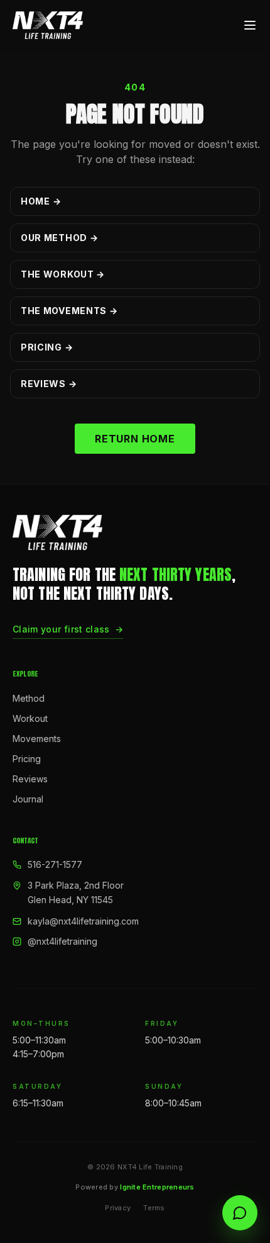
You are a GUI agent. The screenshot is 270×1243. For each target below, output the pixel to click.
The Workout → (63, 274)
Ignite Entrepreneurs (157, 1187)
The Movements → (69, 310)
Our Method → (59, 237)
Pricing (27, 758)
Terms (154, 1207)
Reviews (30, 778)
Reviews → (49, 383)
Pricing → (47, 347)
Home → (41, 201)
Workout (30, 718)
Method (29, 698)
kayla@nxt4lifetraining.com (83, 921)
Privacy (118, 1207)
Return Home (135, 438)
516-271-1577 (55, 864)
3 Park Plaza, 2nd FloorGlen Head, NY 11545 (76, 892)
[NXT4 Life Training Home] (48, 25)
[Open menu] (249, 25)
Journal (28, 799)
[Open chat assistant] (239, 1212)
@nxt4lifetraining (62, 941)
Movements (37, 738)
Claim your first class (68, 629)
